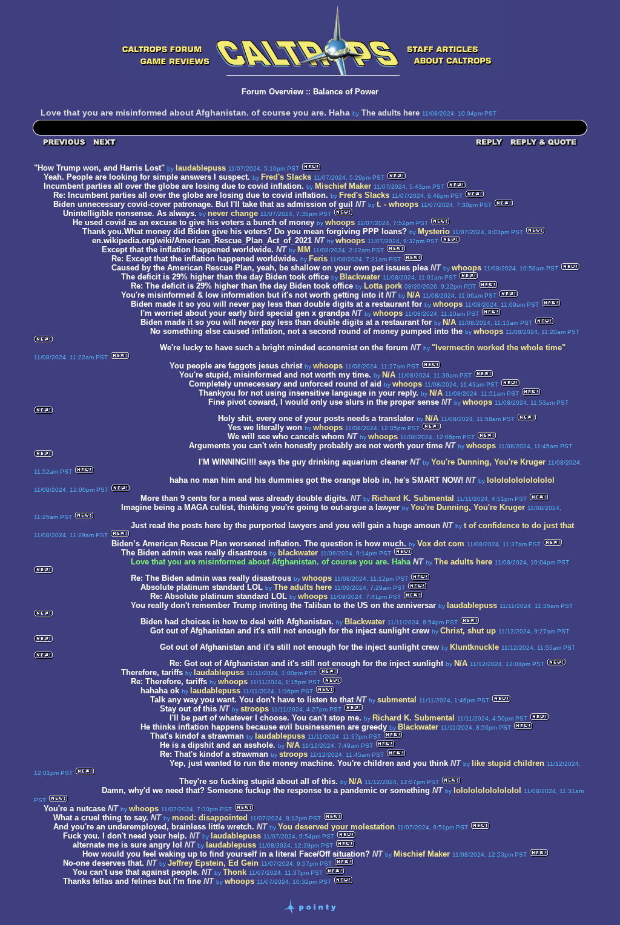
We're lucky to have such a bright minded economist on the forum (284, 347)
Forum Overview (272, 91)
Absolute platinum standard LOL (201, 587)
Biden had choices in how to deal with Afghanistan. (237, 621)
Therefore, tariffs (152, 672)
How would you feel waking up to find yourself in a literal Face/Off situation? (226, 853)
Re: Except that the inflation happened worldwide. (204, 258)
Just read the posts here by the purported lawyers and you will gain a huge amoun (285, 525)
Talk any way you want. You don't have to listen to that (252, 699)
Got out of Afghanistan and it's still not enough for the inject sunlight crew (289, 630)
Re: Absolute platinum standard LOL (218, 596)
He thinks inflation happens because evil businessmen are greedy (263, 726)
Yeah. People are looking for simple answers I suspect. (148, 176)
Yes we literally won (265, 427)
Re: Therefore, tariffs (169, 681)
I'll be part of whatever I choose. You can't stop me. (267, 717)
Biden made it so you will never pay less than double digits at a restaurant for (277, 304)
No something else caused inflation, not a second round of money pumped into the (307, 331)
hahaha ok (159, 690)
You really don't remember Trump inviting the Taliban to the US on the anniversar (283, 605)
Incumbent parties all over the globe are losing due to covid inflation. (174, 186)
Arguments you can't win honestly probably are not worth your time (316, 445)
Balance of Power (345, 91)
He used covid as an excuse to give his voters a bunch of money (193, 222)
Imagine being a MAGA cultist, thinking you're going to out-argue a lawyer (260, 507)
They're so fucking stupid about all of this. (258, 781)
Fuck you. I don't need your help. (125, 835)
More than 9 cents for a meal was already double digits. (245, 498)
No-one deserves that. (105, 863)
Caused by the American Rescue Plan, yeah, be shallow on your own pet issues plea (269, 267)
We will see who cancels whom (286, 436)
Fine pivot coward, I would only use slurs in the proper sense (323, 402)
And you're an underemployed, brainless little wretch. (155, 826)
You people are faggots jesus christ (236, 365)
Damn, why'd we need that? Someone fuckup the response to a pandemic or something (266, 790)
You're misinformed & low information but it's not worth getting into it (252, 294)
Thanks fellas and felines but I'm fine (132, 881)
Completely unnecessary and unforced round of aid (285, 383)
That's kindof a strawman (197, 735)
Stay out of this (188, 708)
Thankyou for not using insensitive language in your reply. (310, 392)
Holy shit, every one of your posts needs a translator (316, 418)
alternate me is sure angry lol (127, 844)
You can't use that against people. (136, 872)
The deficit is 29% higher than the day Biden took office (225, 276)
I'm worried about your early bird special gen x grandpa (244, 313)
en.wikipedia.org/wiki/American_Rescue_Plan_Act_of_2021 (202, 240)
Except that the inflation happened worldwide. (188, 249)
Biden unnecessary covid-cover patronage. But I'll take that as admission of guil (203, 204)
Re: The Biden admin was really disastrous (211, 578)
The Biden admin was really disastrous (194, 552)
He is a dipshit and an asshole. (219, 745)
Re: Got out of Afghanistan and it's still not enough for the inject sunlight (306, 663)
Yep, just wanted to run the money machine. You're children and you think (309, 763)
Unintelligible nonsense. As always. (131, 213)
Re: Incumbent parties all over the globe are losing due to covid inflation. (190, 195)
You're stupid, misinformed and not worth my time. (275, 374)
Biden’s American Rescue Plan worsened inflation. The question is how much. (258, 543)
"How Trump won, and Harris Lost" (99, 167)
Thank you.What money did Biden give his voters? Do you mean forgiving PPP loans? (244, 231)
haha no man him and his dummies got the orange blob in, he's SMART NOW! (316, 480)
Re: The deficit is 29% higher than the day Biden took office (242, 285)
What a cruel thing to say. (102, 817)
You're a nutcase (74, 808)
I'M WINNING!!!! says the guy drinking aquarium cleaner (303, 461)
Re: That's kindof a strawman (214, 754)
